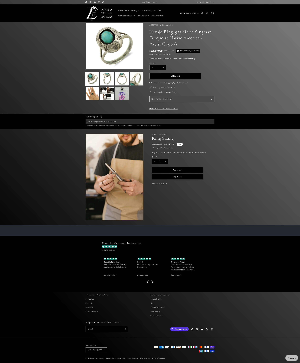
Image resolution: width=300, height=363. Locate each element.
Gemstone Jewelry (157, 307)
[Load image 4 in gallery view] (137, 78)
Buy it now (177, 176)
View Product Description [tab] (161, 99)
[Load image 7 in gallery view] (122, 93)
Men (152, 303)
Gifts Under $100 (156, 315)
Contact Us (90, 299)
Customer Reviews (92, 311)
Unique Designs (156, 299)
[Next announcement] (175, 2)
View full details (158, 184)
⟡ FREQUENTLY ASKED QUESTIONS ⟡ (163, 108)
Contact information (158, 358)
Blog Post (89, 307)
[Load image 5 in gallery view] (92, 93)
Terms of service (133, 358)
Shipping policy (145, 358)
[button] (128, 10)
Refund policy (110, 358)
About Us (89, 303)
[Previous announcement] (125, 2)
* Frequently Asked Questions (97, 295)
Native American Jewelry (159, 295)
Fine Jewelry (155, 311)
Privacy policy (121, 358)
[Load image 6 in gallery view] (107, 93)
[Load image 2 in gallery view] (107, 78)
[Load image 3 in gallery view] (122, 78)
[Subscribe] (125, 329)
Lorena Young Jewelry (97, 358)
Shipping (152, 54)
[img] (151, 247)
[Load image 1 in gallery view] (92, 78)
